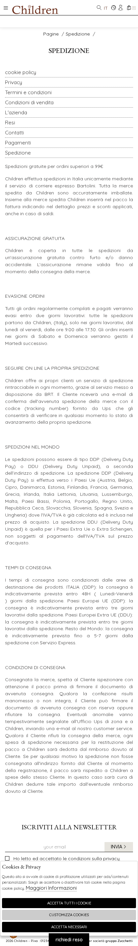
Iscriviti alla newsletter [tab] (69, 827)
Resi (10, 122)
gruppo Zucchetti (119, 941)
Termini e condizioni (28, 92)
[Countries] (113, 8)
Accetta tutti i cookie (69, 903)
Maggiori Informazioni (51, 888)
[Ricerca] (99, 8)
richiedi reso (69, 940)
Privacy (13, 82)
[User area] (121, 8)
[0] (128, 8)
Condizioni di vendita (29, 102)
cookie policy (20, 72)
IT (106, 8)
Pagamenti (18, 142)
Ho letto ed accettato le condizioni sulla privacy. (67, 858)
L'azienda (16, 112)
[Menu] (6, 7)
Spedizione (78, 34)
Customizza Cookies (69, 914)
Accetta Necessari (69, 927)
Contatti (14, 132)
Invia (116, 847)
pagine (51, 34)
